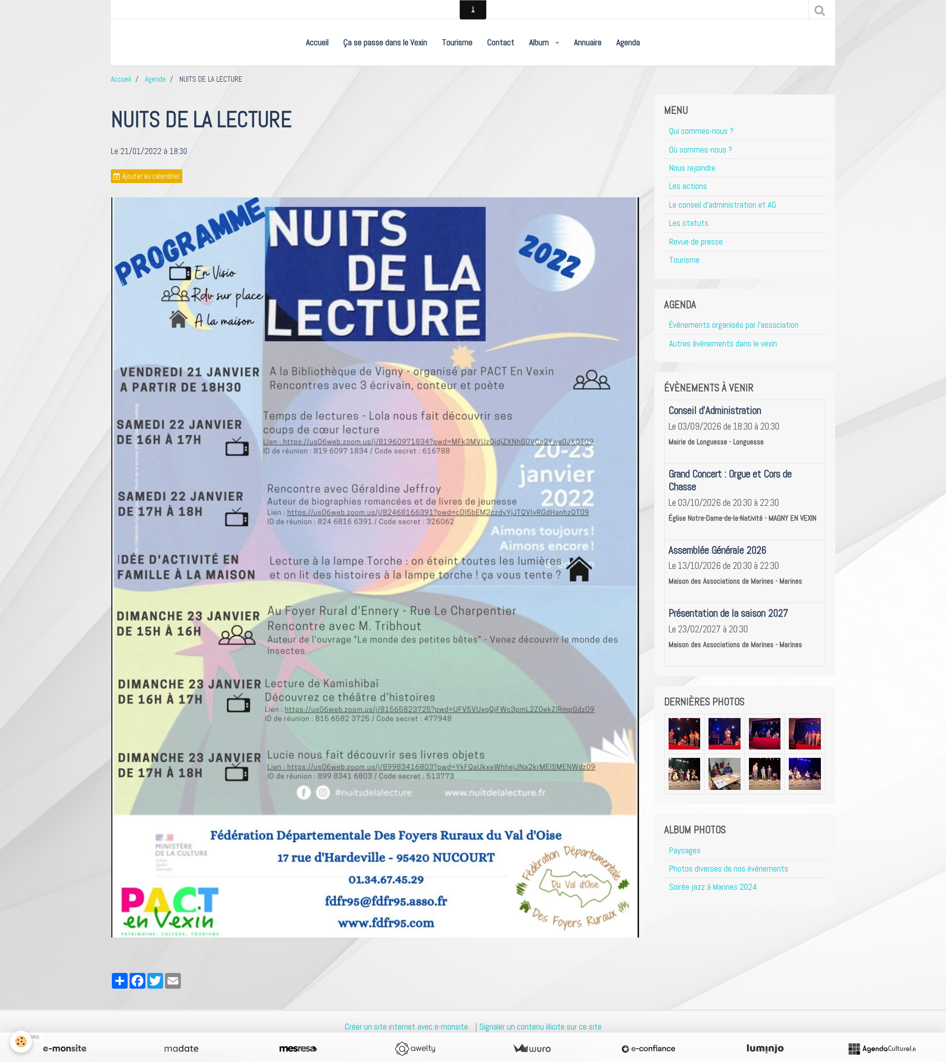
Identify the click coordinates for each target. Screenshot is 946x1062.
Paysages (685, 850)
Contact (500, 42)
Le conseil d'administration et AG (722, 204)
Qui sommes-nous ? (701, 130)
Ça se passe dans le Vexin (385, 42)
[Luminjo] (765, 1048)
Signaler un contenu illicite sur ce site (540, 1026)
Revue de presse (696, 241)
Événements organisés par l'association (734, 324)
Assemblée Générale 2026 (717, 550)
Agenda (628, 42)
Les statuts (689, 223)
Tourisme (457, 42)
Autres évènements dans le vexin (723, 343)
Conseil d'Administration (715, 410)
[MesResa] (298, 1048)
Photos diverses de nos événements (728, 868)
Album (540, 42)
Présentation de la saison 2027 (728, 613)
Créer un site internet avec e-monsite (406, 1026)
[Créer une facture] (532, 1048)
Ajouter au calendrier (150, 176)
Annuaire (588, 42)
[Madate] (181, 1048)
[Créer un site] (64, 1048)
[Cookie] (21, 1042)
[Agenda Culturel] (882, 1048)
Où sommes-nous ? (700, 149)
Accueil (317, 42)
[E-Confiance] (648, 1048)
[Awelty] (415, 1048)
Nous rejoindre (692, 167)
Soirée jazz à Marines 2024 (713, 886)
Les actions (688, 186)
